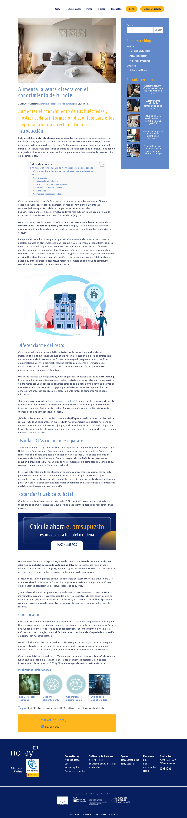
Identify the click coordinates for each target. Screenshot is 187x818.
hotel (56, 708)
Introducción (42, 178)
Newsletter (101, 814)
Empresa (131, 65)
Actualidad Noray (138, 55)
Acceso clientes (96, 767)
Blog (145, 759)
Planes (146, 763)
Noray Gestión (127, 763)
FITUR (146, 771)
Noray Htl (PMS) (96, 759)
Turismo (69, 104)
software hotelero (77, 708)
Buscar (130, 25)
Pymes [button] (89, 9)
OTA (62, 708)
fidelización (45, 708)
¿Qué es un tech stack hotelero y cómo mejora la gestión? (153, 120)
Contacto (113, 814)
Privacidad (87, 814)
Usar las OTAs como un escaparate (51, 184)
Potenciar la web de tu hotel (49, 188)
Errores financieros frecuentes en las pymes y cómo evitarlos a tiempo (153, 150)
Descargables (116, 9)
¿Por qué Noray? (72, 759)
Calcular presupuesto (152, 9)
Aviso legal (74, 814)
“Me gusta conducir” (65, 401)
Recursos (101, 9)
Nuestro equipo (72, 767)
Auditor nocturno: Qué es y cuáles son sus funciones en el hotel (153, 89)
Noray (57, 9)
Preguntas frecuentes (75, 771)
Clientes (69, 763)
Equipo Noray (52, 727)
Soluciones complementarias (102, 763)
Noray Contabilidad (129, 759)
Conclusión (41, 191)
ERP (35, 708)
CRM (29, 708)
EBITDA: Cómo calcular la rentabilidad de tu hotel (153, 104)
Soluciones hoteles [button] (73, 9)
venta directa (97, 708)
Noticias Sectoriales (56, 104)
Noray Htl (88, 642)
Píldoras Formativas (140, 60)
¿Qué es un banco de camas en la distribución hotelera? (153, 135)
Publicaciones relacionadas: (48, 194)
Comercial (43, 104)
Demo (131, 9)
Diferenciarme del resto (47, 181)
